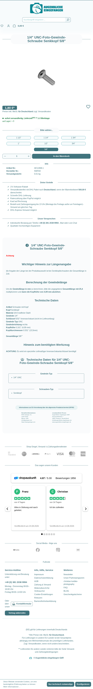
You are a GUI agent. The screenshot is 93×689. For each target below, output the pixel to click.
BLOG (66, 591)
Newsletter (68, 574)
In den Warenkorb (61, 156)
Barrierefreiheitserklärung (45, 601)
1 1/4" (46, 138)
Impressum (39, 574)
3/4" (73, 144)
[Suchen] (68, 19)
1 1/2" (18, 138)
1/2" (46, 144)
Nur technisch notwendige (60, 684)
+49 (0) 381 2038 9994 (49, 223)
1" (19, 144)
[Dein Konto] (8, 26)
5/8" (46, 149)
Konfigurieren (83, 684)
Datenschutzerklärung (43, 578)
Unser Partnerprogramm (74, 578)
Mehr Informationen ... (11, 687)
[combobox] (43, 19)
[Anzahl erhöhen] (28, 156)
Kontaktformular (23, 604)
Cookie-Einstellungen (43, 594)
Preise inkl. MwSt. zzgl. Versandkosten (26, 111)
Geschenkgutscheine (73, 594)
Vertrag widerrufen (17, 613)
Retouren (38, 598)
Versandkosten (34, 644)
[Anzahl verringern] (5, 156)
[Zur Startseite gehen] (46, 8)
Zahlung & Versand (42, 585)
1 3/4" (73, 138)
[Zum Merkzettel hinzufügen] (88, 107)
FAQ (65, 588)
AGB (36, 581)
